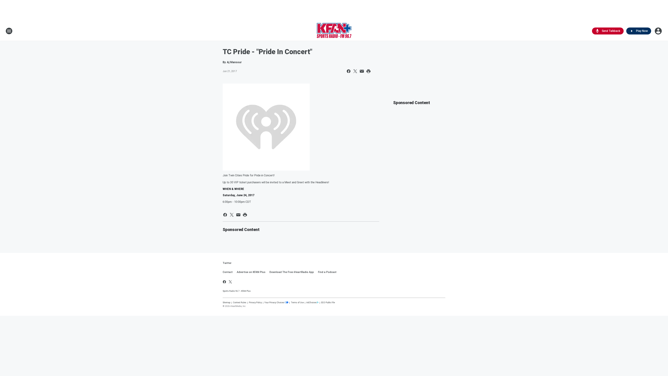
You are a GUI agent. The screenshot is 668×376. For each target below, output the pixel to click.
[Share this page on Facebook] (348, 71)
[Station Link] (334, 31)
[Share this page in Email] (361, 71)
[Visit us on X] (230, 282)
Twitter (227, 263)
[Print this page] (368, 71)
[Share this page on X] (355, 71)
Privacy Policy (255, 302)
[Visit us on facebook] (224, 282)
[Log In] (658, 31)
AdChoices (311, 302)
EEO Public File (328, 302)
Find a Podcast (327, 272)
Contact (228, 272)
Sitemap (226, 302)
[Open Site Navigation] (9, 31)
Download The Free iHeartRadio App (291, 272)
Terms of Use (297, 302)
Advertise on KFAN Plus (251, 272)
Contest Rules (239, 302)
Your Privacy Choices (274, 302)
